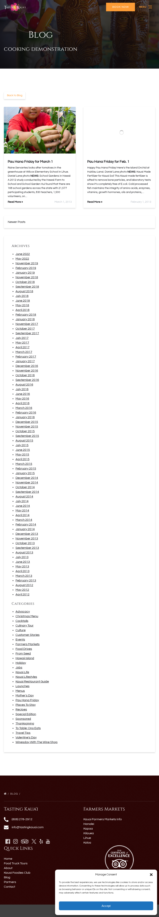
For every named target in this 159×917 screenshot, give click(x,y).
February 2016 (26, 412)
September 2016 (27, 379)
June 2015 (23, 449)
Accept (106, 905)
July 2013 (22, 557)
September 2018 (27, 286)
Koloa (87, 842)
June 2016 (23, 393)
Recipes (21, 709)
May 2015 (22, 454)
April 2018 (22, 309)
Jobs (19, 667)
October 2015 (25, 431)
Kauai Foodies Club (17, 872)
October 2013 (25, 543)
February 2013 (26, 580)
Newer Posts (16, 221)
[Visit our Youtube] (48, 841)
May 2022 (22, 258)
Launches (22, 686)
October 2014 (25, 487)
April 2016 (22, 403)
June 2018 (23, 300)
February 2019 (26, 268)
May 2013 (22, 566)
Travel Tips (23, 732)
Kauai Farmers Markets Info (102, 819)
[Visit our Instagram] (15, 841)
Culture (21, 630)
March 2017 (24, 351)
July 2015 (22, 445)
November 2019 (27, 263)
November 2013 (27, 538)
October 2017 (25, 328)
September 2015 (27, 435)
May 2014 (22, 510)
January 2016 (25, 417)
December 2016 (27, 365)
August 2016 (24, 384)
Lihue (87, 837)
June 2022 (23, 254)
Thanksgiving (25, 723)
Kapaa (88, 828)
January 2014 (25, 529)
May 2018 (22, 305)
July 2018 (22, 296)
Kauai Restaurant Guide (32, 681)
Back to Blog (14, 95)
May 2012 (22, 589)
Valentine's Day (26, 737)
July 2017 (22, 337)
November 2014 (27, 482)
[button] (151, 875)
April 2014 (22, 515)
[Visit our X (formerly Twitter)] (34, 841)
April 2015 (22, 459)
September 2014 (27, 491)
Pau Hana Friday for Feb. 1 (108, 161)
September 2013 (27, 547)
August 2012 (24, 585)
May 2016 (22, 398)
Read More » (15, 202)
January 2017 (25, 361)
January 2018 (25, 319)
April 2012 (22, 594)
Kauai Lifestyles (26, 676)
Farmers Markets (28, 644)
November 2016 (27, 370)
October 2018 (25, 282)
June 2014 (23, 505)
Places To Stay (26, 704)
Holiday (21, 662)
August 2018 (24, 291)
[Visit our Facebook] (7, 841)
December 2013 (27, 533)
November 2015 (27, 426)
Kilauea (88, 833)
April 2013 (22, 571)
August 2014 (24, 496)
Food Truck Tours (16, 863)
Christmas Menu (27, 616)
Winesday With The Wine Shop (37, 742)
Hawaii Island (25, 658)
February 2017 (26, 356)
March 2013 (24, 575)
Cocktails (22, 620)
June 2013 (23, 561)
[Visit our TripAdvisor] (25, 841)
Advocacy (23, 611)
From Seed (23, 653)
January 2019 (25, 272)
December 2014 (27, 477)
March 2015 (24, 463)
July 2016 (22, 389)
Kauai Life (22, 672)
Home (8, 858)
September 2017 (27, 333)
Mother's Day (25, 695)
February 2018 (26, 314)
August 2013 (24, 552)
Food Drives (24, 648)
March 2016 (24, 407)
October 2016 (25, 375)
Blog (14, 793)
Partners (10, 882)
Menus (20, 690)
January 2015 (25, 473)
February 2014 (26, 524)
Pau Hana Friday (27, 700)
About (8, 868)
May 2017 (22, 342)
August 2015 (24, 440)
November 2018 (27, 277)
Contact (9, 886)
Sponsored (23, 718)
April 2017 (22, 347)
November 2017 (27, 323)
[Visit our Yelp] (41, 841)
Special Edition (26, 714)
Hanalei (88, 823)
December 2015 (27, 421)
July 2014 (22, 501)
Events (20, 639)
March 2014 (24, 519)
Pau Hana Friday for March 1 (30, 161)
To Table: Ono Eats (28, 728)
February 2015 (26, 468)
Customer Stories (28, 634)
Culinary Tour (25, 625)
